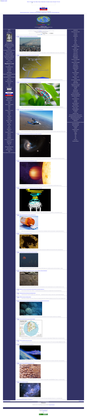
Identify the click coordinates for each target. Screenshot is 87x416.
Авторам (9, 117)
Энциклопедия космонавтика (9, 44)
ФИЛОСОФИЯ (75, 82)
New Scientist (9, 68)
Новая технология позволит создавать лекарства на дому (28, 214)
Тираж (9, 123)
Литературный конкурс (75, 123)
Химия (9, 85)
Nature (9, 65)
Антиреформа (9, 75)
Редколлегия (9, 116)
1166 (25, 399)
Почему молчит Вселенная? (9, 53)
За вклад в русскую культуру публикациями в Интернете (75, 122)
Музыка (75, 75)
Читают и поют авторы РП (9, 104)
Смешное (9, 113)
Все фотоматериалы (76, 141)
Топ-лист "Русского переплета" (9, 139)
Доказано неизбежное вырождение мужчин (26, 340)
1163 (20, 399)
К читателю (75, 33)
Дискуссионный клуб (75, 103)
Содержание (31, 1)
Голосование (48, 1)
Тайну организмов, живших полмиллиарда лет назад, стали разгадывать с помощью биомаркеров (33, 270)
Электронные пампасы (75, 129)
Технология (9, 82)
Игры (9, 108)
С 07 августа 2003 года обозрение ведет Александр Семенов (43, 27)
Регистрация (54, 1)
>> (32, 399)
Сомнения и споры (75, 49)
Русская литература (9, 87)
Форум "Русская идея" (75, 106)
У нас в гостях (75, 52)
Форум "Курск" (75, 107)
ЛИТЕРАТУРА (75, 30)
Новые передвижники (75, 72)
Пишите (37, 1)
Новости (39, 1)
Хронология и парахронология (9, 57)
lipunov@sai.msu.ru (52, 404)
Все (9, 145)
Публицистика (75, 36)
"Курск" (75, 37)
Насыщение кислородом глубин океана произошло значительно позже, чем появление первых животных (34, 300)
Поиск (9, 126)
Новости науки (9, 148)
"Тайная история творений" (75, 62)
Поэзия (75, 43)
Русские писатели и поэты (9, 132)
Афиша (9, 151)
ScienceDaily (9, 69)
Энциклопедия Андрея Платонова (76, 117)
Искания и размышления (75, 46)
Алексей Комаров (44, 410)
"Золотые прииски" (75, 66)
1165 (23, 399)
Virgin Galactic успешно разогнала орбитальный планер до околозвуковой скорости (31, 109)
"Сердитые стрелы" (75, 68)
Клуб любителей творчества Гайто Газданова (75, 116)
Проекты (9, 127)
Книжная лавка (43, 1)
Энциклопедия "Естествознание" (9, 45)
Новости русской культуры (9, 146)
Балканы (75, 40)
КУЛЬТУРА (75, 69)
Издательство (76, 53)
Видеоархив (75, 81)
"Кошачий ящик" (75, 65)
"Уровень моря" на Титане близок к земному (26, 233)
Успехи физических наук (9, 66)
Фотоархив (9, 136)
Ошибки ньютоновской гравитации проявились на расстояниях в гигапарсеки (30, 133)
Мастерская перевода (75, 119)
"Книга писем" (75, 63)
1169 (29, 399)
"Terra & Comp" (49, 12)
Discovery (9, 71)
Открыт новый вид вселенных (24, 381)
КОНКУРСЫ (75, 120)
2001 (75, 135)
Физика (9, 84)
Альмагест (9, 60)
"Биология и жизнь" (44, 12)
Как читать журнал (9, 120)
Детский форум (75, 110)
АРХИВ (75, 133)
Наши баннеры (9, 142)
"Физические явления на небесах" (24, 12)
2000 (75, 136)
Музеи (9, 107)
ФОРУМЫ (75, 101)
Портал (28, 1)
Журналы (9, 130)
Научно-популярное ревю (55, 12)
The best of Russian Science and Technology (9, 152)
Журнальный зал (9, 47)
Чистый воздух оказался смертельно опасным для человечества (29, 36)
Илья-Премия (76, 126)
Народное (9, 111)
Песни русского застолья (9, 110)
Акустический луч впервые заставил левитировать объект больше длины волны (31, 187)
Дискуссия (58, 1)
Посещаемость (9, 129)
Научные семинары (9, 51)
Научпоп (9, 101)
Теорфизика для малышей (63, 12)
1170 (31, 399)
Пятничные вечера (75, 113)
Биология (9, 78)
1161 (17, 399)
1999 (75, 138)
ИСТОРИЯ (75, 87)
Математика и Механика (9, 81)
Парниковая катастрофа (9, 54)
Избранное (9, 133)
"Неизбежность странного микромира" (35, 12)
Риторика (75, 78)
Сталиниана (75, 100)
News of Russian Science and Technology (9, 50)
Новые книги (75, 50)
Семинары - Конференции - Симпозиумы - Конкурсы (43, 13)
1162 (18, 399)
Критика (75, 47)
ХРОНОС (75, 88)
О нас (34, 1)
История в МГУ (75, 91)
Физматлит (9, 48)
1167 (26, 399)
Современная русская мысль (75, 84)
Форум (76, 132)
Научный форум (9, 32)
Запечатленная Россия (75, 98)
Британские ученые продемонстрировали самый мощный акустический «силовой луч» (32, 289)
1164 (22, 399)
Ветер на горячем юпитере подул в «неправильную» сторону (28, 160)
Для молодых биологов (9, 97)
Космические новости (9, 149)
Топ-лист (51, 1)
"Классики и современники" (75, 59)
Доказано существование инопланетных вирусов (26, 344)
